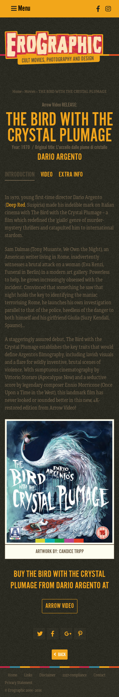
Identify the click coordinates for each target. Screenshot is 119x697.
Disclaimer (47, 675)
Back (61, 655)
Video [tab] (47, 175)
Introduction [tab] (20, 175)
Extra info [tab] (71, 175)
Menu (23, 8)
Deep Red (15, 204)
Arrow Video (59, 606)
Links (28, 675)
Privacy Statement (18, 682)
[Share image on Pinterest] (80, 633)
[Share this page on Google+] (66, 633)
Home (17, 91)
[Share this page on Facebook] (52, 633)
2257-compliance (75, 675)
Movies (30, 91)
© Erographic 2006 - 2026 (23, 690)
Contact (99, 675)
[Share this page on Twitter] (39, 633)
